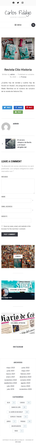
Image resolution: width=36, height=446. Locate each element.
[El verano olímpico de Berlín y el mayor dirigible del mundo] (10, 144)
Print (19, 112)
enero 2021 (10, 377)
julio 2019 (10, 389)
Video (18, 431)
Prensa (23, 77)
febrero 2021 (25, 374)
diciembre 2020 (25, 377)
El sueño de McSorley (18, 412)
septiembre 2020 (10, 383)
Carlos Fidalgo (18, 12)
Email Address (6, 207)
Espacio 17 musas (18, 417)
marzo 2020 (25, 386)
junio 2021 (10, 371)
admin (12, 74)
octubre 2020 (25, 380)
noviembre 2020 (10, 380)
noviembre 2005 (25, 389)
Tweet (9, 107)
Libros (11, 421)
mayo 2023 (10, 368)
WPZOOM (18, 442)
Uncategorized (18, 426)
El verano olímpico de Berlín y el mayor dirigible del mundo (24, 144)
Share (20, 107)
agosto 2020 (25, 383)
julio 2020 (10, 386)
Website (4, 216)
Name (3, 197)
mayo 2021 (25, 371)
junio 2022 (25, 368)
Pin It (30, 107)
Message (4, 177)
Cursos (24, 402)
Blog (10, 402)
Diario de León (18, 407)
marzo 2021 (10, 374)
